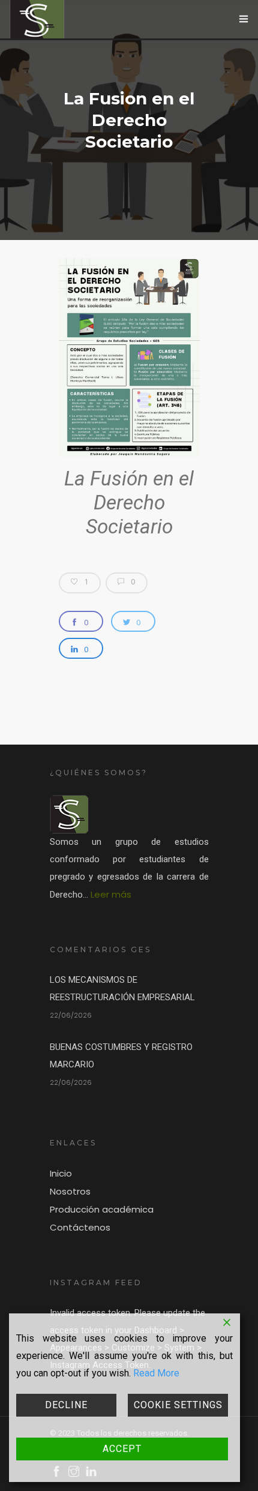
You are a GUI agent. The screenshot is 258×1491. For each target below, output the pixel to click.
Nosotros (70, 1191)
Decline (66, 1405)
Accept (122, 1448)
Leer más (111, 894)
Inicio (61, 1173)
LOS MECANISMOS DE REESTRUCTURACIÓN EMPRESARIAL (122, 988)
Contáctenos (80, 1227)
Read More (156, 1373)
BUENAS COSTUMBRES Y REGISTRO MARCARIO (121, 1056)
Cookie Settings (178, 1405)
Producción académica (102, 1209)
